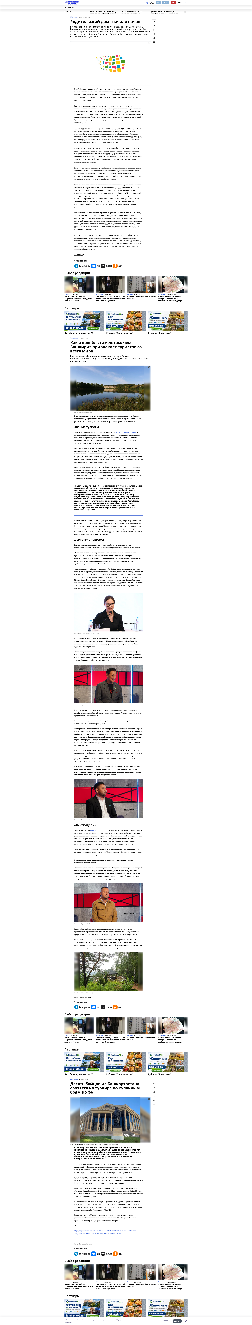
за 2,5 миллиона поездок (125, 432)
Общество (74, 17)
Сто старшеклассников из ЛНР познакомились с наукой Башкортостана (132, 12)
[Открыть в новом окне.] (82, 266)
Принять (177, 1321)
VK (65, 7)
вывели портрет (97, 830)
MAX (165, 3)
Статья (67, 12)
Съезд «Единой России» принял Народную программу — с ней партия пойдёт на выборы (164, 12)
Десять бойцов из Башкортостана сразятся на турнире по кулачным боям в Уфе (104, 12)
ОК (173, 3)
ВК (158, 3)
